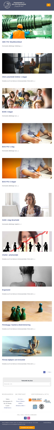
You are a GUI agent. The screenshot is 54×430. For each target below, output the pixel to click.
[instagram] (28, 418)
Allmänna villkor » (20, 405)
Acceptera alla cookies (27, 427)
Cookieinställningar (47, 422)
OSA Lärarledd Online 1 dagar (14, 77)
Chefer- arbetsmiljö (10, 255)
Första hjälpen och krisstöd (13, 360)
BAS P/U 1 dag (8, 147)
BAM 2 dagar (7, 112)
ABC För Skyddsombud (12, 42)
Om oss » (20, 399)
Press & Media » (20, 401)
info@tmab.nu (7, 407)
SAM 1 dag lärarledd (10, 220)
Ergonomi (6, 290)
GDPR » (20, 403)
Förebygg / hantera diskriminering (16, 325)
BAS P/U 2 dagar (9, 182)
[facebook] (25, 418)
